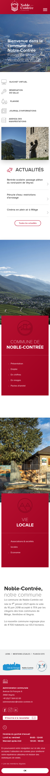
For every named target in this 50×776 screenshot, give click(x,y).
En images (16, 380)
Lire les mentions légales (14, 763)
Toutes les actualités (28, 223)
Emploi (14, 369)
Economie (15, 552)
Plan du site (39, 654)
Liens (7, 654)
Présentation (17, 363)
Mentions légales (21, 654)
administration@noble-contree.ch (18, 702)
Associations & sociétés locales (22, 544)
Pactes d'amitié (18, 386)
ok (25, 770)
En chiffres (16, 374)
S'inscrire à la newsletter (17, 718)
